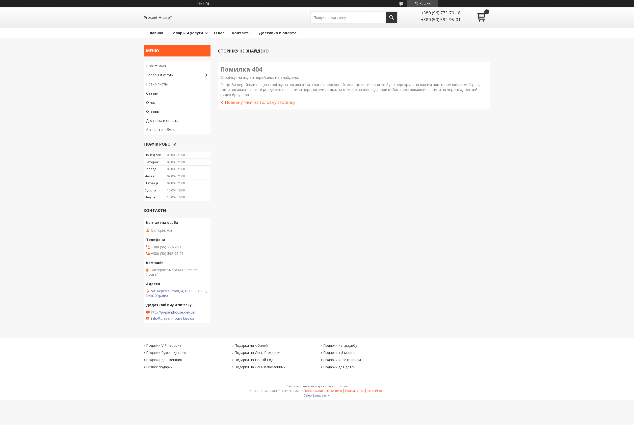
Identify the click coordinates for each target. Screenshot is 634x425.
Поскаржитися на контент (323, 391)
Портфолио (156, 65)
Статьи (152, 93)
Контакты (241, 32)
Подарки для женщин (164, 359)
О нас (219, 32)
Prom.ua (342, 386)
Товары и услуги (187, 32)
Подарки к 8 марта (339, 352)
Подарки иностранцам (342, 359)
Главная (155, 32)
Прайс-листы (157, 84)
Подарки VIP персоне (164, 345)
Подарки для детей (339, 367)
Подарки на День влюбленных (260, 367)
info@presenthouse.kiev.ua (172, 318)
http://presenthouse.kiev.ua (173, 312)
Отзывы (152, 111)
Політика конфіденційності (365, 391)
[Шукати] (391, 17)
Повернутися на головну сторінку (260, 102)
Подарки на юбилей (251, 345)
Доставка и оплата (277, 32)
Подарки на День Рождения (258, 352)
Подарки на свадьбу (340, 345)
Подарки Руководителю (166, 352)
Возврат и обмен (160, 129)
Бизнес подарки (159, 367)
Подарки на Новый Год (254, 359)
